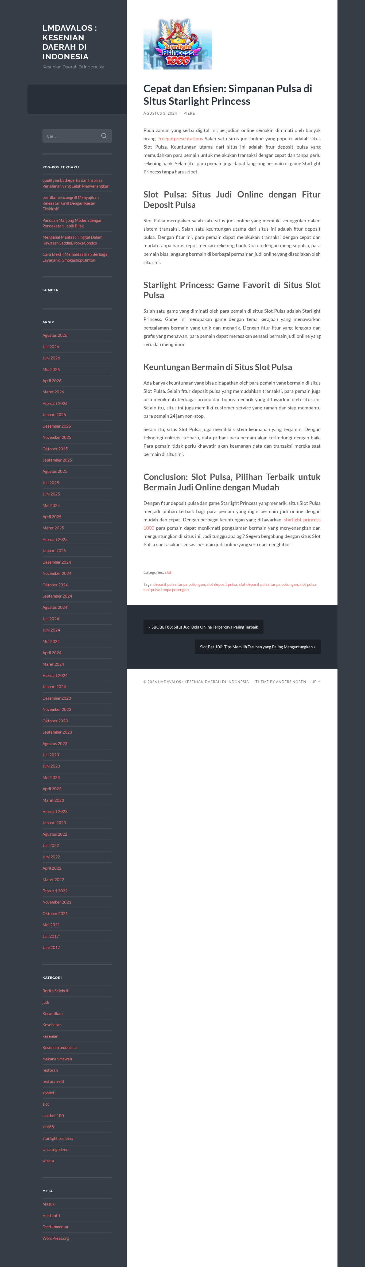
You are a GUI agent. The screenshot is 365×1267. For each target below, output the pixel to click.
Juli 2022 (50, 845)
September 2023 (57, 732)
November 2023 (56, 709)
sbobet (48, 1092)
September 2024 (57, 596)
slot (45, 1104)
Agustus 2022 (54, 834)
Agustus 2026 (54, 335)
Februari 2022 (55, 890)
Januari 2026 (54, 414)
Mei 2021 (51, 924)
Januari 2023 (54, 822)
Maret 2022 (53, 879)
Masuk (48, 1204)
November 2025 (56, 437)
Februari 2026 (55, 403)
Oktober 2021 (55, 913)
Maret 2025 (53, 527)
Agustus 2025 (54, 471)
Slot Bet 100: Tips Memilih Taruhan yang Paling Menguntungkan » (257, 646)
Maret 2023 (53, 800)
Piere (189, 113)
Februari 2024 (55, 675)
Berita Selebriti (55, 990)
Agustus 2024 (54, 607)
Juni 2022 (51, 856)
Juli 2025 (50, 482)
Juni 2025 (51, 493)
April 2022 (51, 868)
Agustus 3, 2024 (160, 113)
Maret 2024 (53, 664)
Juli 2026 (50, 346)
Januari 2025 (54, 550)
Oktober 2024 (55, 584)
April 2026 (51, 380)
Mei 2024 (51, 641)
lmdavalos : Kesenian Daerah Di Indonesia (69, 42)
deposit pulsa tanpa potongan (179, 584)
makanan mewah (57, 1058)
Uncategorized (55, 1149)
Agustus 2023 (54, 743)
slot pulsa (308, 584)
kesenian (50, 1036)
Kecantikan (52, 1013)
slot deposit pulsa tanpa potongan (268, 584)
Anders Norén (291, 682)
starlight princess (57, 1138)
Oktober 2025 (55, 448)
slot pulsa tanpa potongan (166, 589)
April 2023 (51, 788)
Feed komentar (55, 1226)
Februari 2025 (55, 539)
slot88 (48, 1126)
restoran (50, 1070)
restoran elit (53, 1081)
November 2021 (56, 902)
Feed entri (51, 1215)
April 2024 (51, 652)
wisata (48, 1160)
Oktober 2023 (55, 720)
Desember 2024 (56, 562)
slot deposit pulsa (222, 584)
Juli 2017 (50, 936)
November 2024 (56, 573)
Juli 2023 (50, 754)
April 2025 (51, 516)
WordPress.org (55, 1238)
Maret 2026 (53, 391)
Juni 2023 (51, 766)
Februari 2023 (55, 811)
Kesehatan (51, 1024)
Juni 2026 (51, 357)
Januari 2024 (54, 686)
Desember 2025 (56, 426)
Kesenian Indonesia (59, 1047)
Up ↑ (316, 682)
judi (45, 1002)
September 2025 (57, 460)
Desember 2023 (56, 698)
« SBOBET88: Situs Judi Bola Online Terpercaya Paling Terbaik (203, 627)
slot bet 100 (53, 1115)
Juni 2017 (51, 947)
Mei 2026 (51, 369)
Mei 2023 (51, 777)
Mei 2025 (51, 505)
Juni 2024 (51, 629)
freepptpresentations (180, 138)
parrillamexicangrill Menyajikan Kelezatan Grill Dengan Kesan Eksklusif (70, 203)
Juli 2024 (50, 618)
